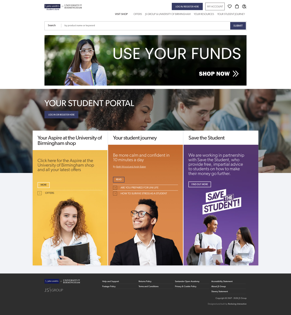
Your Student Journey (231, 14)
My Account (215, 7)
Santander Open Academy (187, 281)
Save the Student (206, 138)
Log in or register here (61, 115)
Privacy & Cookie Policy (185, 286)
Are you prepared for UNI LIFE (139, 187)
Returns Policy (145, 281)
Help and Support (110, 281)
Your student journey (135, 138)
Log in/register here (187, 7)
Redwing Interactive (237, 304)
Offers (138, 14)
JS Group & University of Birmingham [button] (168, 14)
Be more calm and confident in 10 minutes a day (141, 157)
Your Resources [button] (204, 14)
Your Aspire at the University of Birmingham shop (70, 140)
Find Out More (199, 184)
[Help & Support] (244, 6)
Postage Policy (109, 286)
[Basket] (237, 6)
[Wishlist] (229, 6)
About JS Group (218, 286)
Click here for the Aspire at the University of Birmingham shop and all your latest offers (66, 165)
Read (118, 180)
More (44, 185)
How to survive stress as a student (144, 193)
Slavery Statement (219, 291)
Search (52, 25)
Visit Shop (121, 14)
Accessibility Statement (222, 281)
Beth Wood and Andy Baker (131, 167)
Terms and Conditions (148, 286)
